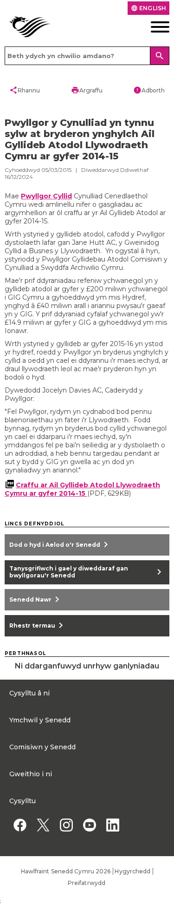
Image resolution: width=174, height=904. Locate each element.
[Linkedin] (112, 824)
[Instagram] (66, 824)
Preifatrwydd (86, 882)
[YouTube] (89, 824)
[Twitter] (42, 824)
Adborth (149, 90)
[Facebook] (19, 824)
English (148, 8)
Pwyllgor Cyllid (46, 196)
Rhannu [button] (24, 90)
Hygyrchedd (132, 871)
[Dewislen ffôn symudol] (152, 27)
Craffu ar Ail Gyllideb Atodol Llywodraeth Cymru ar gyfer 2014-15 (82, 489)
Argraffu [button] (87, 90)
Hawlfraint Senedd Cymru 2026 (66, 871)
